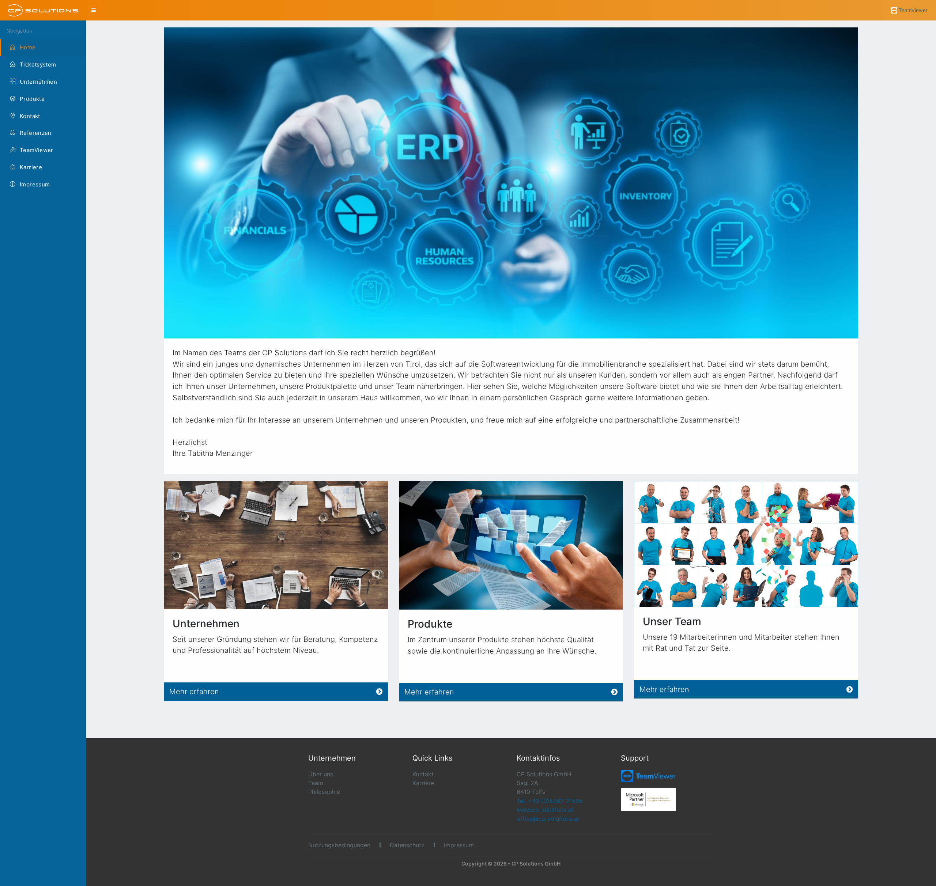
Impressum (459, 845)
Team (315, 783)
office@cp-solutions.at (548, 818)
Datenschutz (407, 845)
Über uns (320, 774)
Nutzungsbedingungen (339, 845)
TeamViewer (913, 10)
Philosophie (324, 791)
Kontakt (423, 774)
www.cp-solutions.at (545, 809)
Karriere (423, 783)
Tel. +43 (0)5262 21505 (550, 800)
